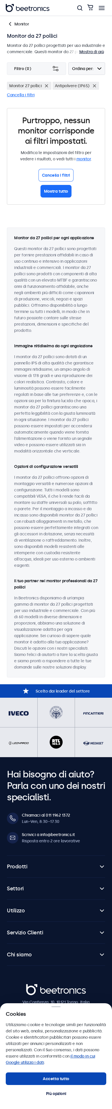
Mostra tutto (56, 191)
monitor (83, 159)
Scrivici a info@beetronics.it (48, 835)
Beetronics (36, 987)
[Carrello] (90, 8)
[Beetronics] (27, 8)
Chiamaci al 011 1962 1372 (46, 815)
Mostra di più (91, 52)
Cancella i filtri (21, 95)
